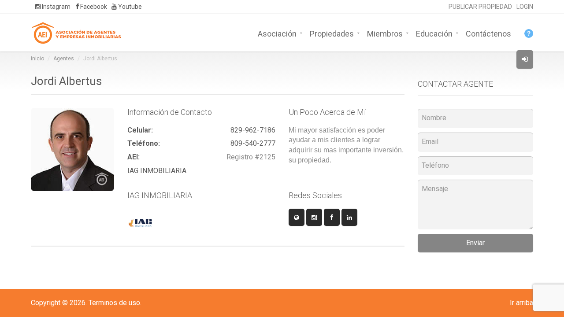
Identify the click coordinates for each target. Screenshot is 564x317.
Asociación (277, 33)
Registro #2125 (250, 157)
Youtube (129, 6)
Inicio (37, 58)
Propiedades (332, 33)
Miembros (385, 33)
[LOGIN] (524, 59)
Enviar (475, 243)
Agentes (63, 58)
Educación (434, 33)
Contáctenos (488, 33)
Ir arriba (521, 303)
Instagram (55, 6)
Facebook (93, 6)
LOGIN (524, 6)
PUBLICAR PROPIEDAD (480, 6)
